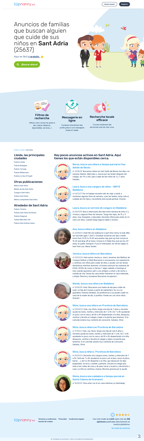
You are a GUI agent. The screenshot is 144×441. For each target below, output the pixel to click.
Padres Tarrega (20, 169)
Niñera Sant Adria (21, 186)
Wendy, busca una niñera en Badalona (93, 283)
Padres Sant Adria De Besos (25, 213)
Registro (124, 4)
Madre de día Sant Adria (23, 189)
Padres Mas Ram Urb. (22, 220)
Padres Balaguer (20, 165)
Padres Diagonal (20, 216)
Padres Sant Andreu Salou (24, 223)
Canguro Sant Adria (22, 192)
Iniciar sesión (109, 4)
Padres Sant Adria (21, 196)
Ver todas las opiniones (120, 428)
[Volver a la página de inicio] (24, 4)
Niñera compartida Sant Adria (25, 199)
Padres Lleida (19, 162)
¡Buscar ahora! (29, 64)
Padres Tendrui (20, 209)
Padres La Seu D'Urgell (23, 176)
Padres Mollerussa (21, 172)
